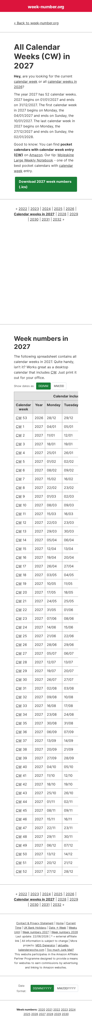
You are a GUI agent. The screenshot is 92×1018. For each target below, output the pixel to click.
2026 (70, 209)
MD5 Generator (45, 945)
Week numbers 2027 (35, 932)
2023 (34, 209)
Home (60, 923)
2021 (49, 1009)
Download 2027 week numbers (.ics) (45, 184)
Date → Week (57, 927)
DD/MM (43, 386)
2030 (34, 219)
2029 (74, 214)
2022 (23, 209)
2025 (58, 209)
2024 (46, 209)
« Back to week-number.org (36, 23)
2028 (62, 214)
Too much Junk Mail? (60, 949)
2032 (57, 219)
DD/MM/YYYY (42, 988)
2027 (42, 1014)
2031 (46, 219)
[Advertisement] (46, 274)
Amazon (36, 155)
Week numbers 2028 (64, 932)
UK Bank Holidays (35, 927)
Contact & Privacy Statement (34, 923)
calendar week (25, 81)
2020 (41, 1009)
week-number (46, 6)
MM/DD (59, 386)
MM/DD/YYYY (66, 988)
